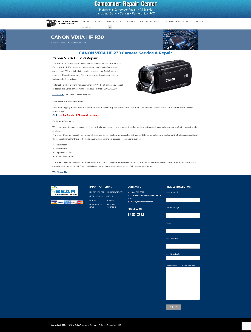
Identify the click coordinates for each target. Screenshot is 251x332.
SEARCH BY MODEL (96, 196)
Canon (129, 21)
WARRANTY (110, 200)
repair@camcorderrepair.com (142, 202)
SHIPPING (109, 196)
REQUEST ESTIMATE (96, 192)
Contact (198, 21)
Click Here (57, 115)
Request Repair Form (177, 21)
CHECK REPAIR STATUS (114, 192)
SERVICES (92, 200)
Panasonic (113, 21)
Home (86, 21)
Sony (97, 21)
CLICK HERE (58, 94)
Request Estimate (150, 21)
